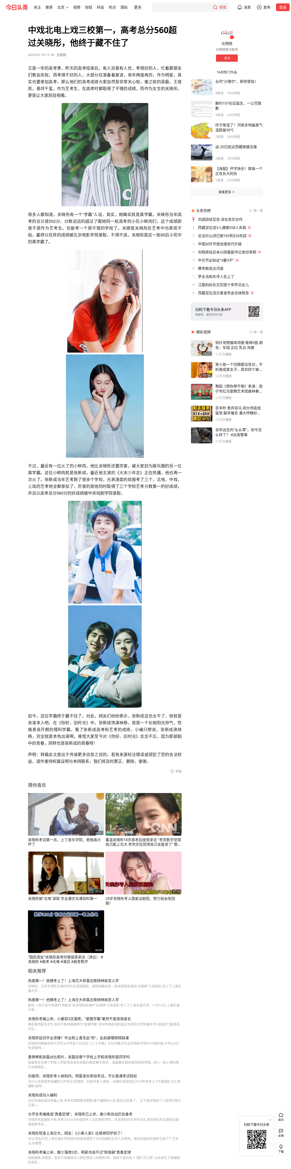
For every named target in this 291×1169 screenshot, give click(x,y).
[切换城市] (67, 7)
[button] (37, 7)
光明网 (61, 55)
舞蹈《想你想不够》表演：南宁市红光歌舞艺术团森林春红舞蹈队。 (239, 389)
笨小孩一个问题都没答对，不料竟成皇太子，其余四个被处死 (239, 367)
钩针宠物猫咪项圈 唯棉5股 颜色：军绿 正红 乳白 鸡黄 (239, 345)
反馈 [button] (281, 1136)
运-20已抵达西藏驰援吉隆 (236, 146)
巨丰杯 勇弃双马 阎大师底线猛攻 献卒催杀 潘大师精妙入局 (238, 410)
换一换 (258, 210)
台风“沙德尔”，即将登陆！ (236, 81)
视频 (76, 7)
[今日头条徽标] (16, 7)
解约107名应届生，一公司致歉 (238, 106)
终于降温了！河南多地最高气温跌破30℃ (239, 128)
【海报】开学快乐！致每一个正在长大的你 (239, 171)
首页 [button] (281, 1120)
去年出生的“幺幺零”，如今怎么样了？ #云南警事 (238, 432)
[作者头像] (227, 32)
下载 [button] (280, 1148)
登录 (282, 7)
